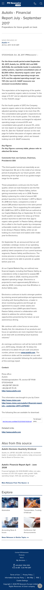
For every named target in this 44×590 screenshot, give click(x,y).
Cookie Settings (22, 580)
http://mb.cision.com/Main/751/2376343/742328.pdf (17, 421)
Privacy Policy (28, 575)
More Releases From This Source (14, 483)
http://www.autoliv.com (11, 391)
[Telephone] (35, 3)
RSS (37, 577)
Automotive (6, 510)
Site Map (30, 577)
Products (22, 555)
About (22, 558)
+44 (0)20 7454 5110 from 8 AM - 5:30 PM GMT (21, 566)
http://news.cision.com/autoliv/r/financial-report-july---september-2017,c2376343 (22, 404)
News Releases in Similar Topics (14, 537)
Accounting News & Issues (9, 531)
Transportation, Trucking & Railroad (32, 511)
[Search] (41, 3)
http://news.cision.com (11, 400)
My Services (21, 560)
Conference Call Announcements (30, 531)
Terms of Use (15, 575)
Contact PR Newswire (22, 552)
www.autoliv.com (28, 352)
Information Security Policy (14, 577)
